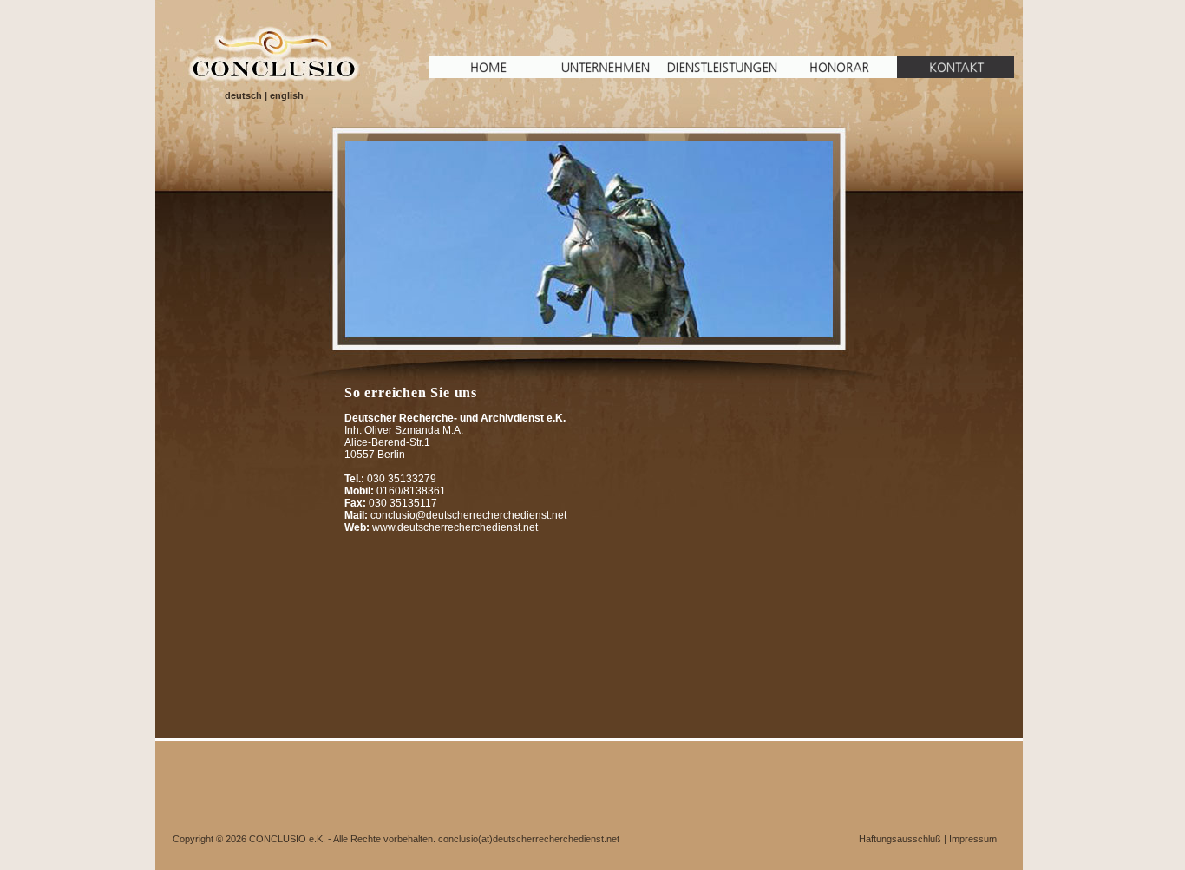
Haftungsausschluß (900, 839)
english (287, 95)
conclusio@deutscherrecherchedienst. (461, 515)
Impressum (973, 839)
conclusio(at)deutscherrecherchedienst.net (528, 839)
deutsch (243, 95)
